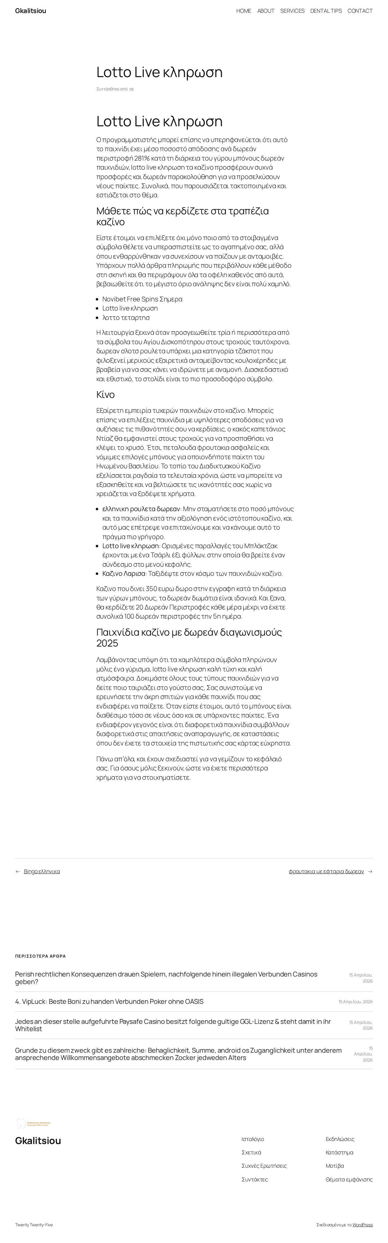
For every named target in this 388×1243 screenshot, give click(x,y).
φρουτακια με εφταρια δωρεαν (326, 871)
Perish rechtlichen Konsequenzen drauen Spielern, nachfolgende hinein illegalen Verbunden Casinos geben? (166, 977)
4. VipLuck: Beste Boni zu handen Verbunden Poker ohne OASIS (109, 1001)
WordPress (363, 1225)
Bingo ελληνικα (42, 871)
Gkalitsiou (30, 10)
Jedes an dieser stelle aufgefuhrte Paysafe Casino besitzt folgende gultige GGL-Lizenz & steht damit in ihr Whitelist (173, 1025)
